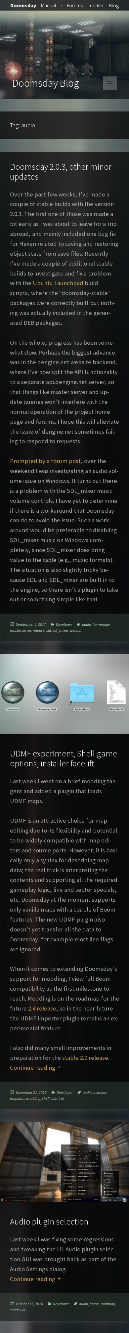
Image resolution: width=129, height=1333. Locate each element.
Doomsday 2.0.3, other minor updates (60, 171)
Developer (64, 624)
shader (15, 1309)
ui (62, 1098)
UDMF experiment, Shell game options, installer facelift (63, 758)
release (39, 630)
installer (99, 1092)
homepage (101, 624)
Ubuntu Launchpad (58, 283)
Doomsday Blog (45, 83)
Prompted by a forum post (45, 461)
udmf (55, 1098)
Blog (114, 5)
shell (46, 1098)
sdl (48, 630)
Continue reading (36, 1067)
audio (86, 624)
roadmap (108, 1303)
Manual (48, 5)
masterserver (20, 630)
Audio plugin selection (49, 1221)
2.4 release (42, 1008)
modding (33, 1098)
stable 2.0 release (85, 1057)
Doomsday (23, 5)
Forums (75, 5)
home (94, 1303)
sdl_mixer (60, 630)
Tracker (95, 5)
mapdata (17, 1098)
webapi (75, 630)
